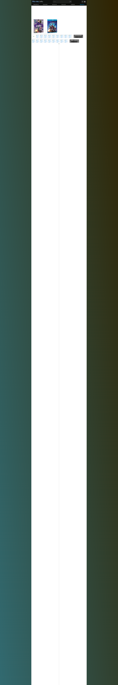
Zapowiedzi (45, 4)
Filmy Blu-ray (36, 4)
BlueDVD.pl (82, 4)
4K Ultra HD (54, 4)
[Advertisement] (59, 12)
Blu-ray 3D (64, 4)
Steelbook (73, 4)
